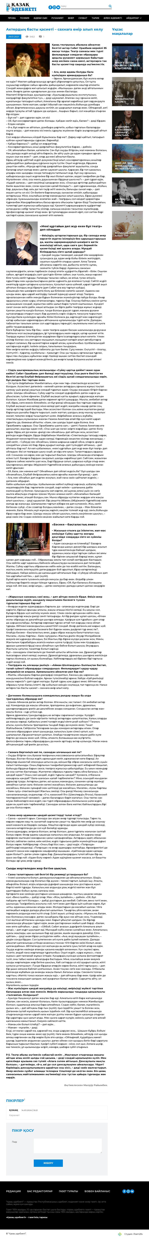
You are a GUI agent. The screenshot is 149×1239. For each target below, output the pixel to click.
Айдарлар (132, 18)
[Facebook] (50, 7)
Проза (12, 18)
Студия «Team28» (133, 1234)
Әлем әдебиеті (113, 18)
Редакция (13, 1191)
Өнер (71, 18)
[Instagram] (54, 7)
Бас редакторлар (40, 1191)
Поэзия (24, 18)
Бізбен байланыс (97, 1191)
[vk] (58, 7)
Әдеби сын (40, 18)
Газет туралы (68, 1191)
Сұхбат (82, 18)
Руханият (58, 18)
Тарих (95, 18)
